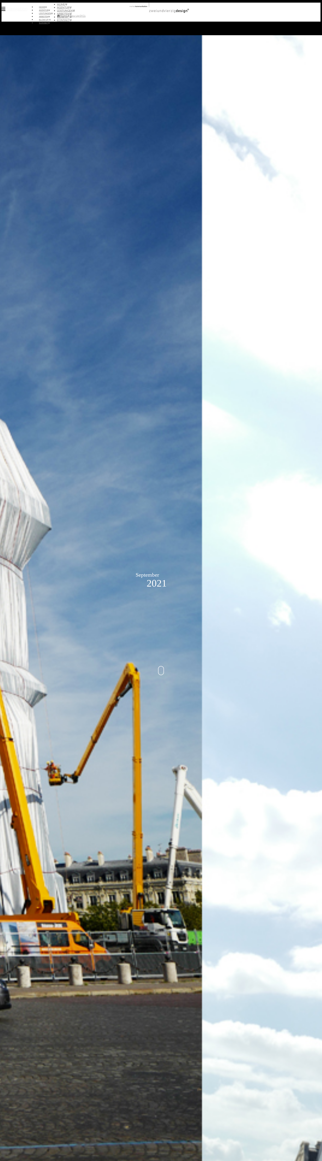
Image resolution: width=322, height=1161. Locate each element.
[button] (14, 8)
